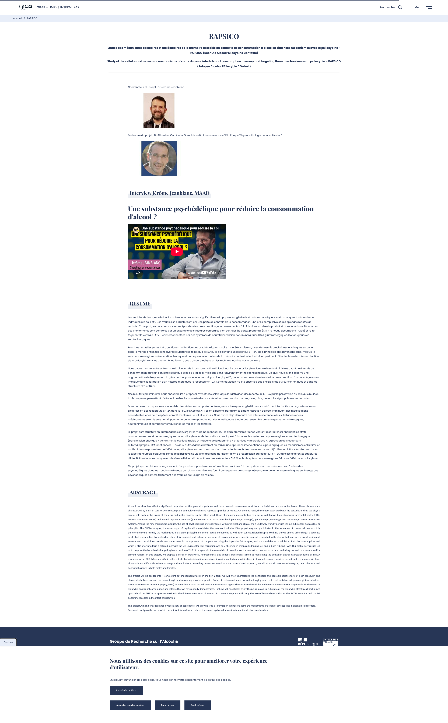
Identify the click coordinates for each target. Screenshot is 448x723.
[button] (391, 7)
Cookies (8, 642)
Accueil (18, 18)
